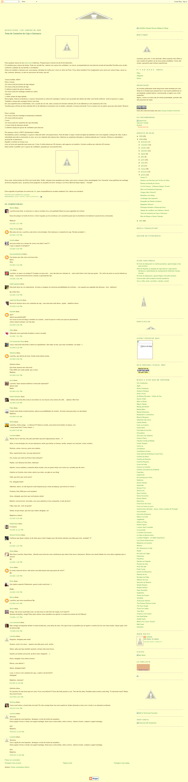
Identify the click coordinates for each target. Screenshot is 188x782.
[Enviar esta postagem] (40, 196)
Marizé (12, 208)
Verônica (13, 702)
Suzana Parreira (15, 535)
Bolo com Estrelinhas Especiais (151, 189)
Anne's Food (141, 393)
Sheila (12, 422)
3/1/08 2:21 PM (16, 223)
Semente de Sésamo (144, 582)
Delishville (140, 485)
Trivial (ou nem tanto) (144, 614)
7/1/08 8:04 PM (16, 631)
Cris (35, 191)
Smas (12, 567)
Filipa (11, 408)
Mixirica (139, 545)
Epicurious (140, 501)
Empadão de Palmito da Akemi (151, 201)
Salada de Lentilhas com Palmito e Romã (154, 210)
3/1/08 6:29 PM (16, 306)
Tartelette (140, 598)
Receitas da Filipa (143, 577)
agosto (143, 154)
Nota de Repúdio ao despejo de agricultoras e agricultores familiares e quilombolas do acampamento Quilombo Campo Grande (158, 271)
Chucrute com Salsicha (145, 435)
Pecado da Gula (142, 564)
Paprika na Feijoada (144, 561)
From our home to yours (145, 506)
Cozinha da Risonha (144, 459)
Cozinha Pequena (143, 462)
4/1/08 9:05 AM (16, 430)
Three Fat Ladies (143, 608)
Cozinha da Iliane (143, 456)
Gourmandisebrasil (16, 254)
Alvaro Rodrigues (143, 388)
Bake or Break (142, 401)
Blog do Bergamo (143, 417)
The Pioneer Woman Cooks (146, 603)
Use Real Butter (142, 616)
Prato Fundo (141, 569)
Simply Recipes (142, 585)
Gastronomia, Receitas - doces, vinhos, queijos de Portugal (157, 509)
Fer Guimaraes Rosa (17, 341)
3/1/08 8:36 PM (16, 359)
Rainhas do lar (142, 574)
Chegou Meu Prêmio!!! (148, 192)
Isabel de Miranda (16, 300)
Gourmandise (141, 511)
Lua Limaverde (15, 622)
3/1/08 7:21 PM (16, 336)
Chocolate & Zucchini (144, 430)
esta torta (28, 63)
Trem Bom (140, 611)
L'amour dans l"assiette (145, 527)
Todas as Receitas (32, 196)
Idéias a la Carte (142, 517)
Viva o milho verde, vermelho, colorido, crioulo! (153, 281)
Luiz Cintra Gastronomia (145, 540)
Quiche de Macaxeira (144, 572)
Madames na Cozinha (144, 543)
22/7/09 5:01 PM (16, 697)
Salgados (140, 76)
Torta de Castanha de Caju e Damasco (23, 33)
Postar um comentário (12, 760)
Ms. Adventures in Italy (144, 548)
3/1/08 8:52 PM (16, 375)
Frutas (22, 196)
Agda (138, 386)
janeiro (143, 175)
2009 (141, 136)
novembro (144, 145)
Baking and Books (143, 407)
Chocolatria (141, 433)
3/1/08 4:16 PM (16, 295)
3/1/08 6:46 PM (16, 325)
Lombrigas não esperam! (149, 198)
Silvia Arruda (14, 229)
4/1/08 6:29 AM (16, 403)
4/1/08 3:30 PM (16, 592)
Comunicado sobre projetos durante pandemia (153, 278)
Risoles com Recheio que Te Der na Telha (154, 180)
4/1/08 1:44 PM (16, 546)
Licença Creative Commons (170, 111)
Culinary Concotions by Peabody (148, 469)
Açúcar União (141, 399)
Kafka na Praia (142, 522)
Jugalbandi (140, 519)
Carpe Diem (141, 428)
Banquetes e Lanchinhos (145, 414)
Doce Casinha (141, 493)
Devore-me (140, 490)
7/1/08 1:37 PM (16, 617)
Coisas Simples (142, 443)
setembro (144, 151)
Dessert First (141, 488)
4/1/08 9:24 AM (16, 518)
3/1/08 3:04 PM (16, 249)
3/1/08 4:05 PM (16, 279)
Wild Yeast (140, 624)
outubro (144, 148)
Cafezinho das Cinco (144, 420)
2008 (141, 139)
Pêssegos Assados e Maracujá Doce (153, 207)
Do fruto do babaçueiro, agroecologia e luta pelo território (156, 276)
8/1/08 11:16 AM (16, 683)
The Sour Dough (142, 606)
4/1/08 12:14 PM (16, 530)
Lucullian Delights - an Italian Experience (151, 538)
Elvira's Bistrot (141, 498)
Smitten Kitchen (142, 587)
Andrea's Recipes (143, 391)
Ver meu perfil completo (153, 641)
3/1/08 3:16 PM (16, 265)
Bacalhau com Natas (147, 195)
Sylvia (12, 551)
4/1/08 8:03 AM (16, 416)
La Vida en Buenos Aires (145, 535)
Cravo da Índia (142, 464)
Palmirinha (140, 556)
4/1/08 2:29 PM (16, 576)
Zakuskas (140, 627)
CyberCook (145, 127)
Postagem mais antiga (121, 763)
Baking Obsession (143, 412)
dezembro (144, 142)
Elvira (11, 581)
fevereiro (144, 172)
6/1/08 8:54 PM (16, 603)
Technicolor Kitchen (143, 601)
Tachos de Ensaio (143, 595)
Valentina (13, 353)
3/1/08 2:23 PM (16, 235)
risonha (12, 240)
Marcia (12, 597)
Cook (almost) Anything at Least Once (150, 454)
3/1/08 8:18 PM (16, 347)
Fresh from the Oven (144, 503)
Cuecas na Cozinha (143, 467)
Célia (11, 330)
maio (143, 163)
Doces (17, 196)
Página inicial (67, 763)
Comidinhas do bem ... (144, 451)
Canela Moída (141, 422)
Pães (138, 73)
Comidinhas (141, 448)
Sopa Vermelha (142, 590)
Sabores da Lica (142, 580)
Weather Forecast (143, 669)
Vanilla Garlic (141, 619)
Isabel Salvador (15, 396)
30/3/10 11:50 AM (17, 732)
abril (142, 166)
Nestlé (139, 551)
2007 (141, 221)
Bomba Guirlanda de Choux (150, 183)
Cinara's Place (142, 438)
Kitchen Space (142, 524)
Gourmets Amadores (144, 514)
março (143, 169)
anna (11, 380)
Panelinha (140, 559)
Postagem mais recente (13, 763)
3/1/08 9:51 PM (16, 391)
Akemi (12, 608)
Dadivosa (140, 480)
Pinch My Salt (141, 566)
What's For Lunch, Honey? (146, 621)
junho (143, 160)
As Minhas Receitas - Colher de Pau (149, 396)
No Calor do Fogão (143, 553)
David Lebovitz (142, 483)
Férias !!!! (143, 177)
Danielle (12, 311)
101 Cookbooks (142, 383)
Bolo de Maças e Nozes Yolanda (151, 216)
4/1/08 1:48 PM (16, 562)
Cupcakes (140, 472)
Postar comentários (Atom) (20, 767)
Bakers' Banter (142, 404)
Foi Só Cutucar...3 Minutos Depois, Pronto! (155, 186)
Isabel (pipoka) (15, 284)
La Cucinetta (141, 530)
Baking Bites (141, 409)
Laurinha (13, 435)
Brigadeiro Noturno (147, 204)
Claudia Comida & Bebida (145, 441)
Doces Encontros (143, 496)
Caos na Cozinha (143, 425)
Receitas (140, 127)
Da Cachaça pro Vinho (144, 477)
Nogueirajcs (14, 523)
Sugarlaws (140, 593)
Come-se (140, 446)
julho (143, 157)
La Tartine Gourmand (144, 532)
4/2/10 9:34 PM (16, 708)
